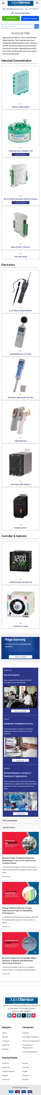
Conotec (25, 1067)
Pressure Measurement (31, 1041)
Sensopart (6, 1067)
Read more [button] (20, 760)
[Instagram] (19, 1015)
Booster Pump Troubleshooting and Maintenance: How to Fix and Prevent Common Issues (19, 860)
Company (5, 1041)
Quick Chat (11, 18)
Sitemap (5, 1049)
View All (25, 1079)
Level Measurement (30, 1052)
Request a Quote (30, 18)
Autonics (5, 1063)
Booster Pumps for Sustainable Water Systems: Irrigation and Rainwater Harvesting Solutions (19, 960)
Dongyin (25, 1075)
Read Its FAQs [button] (20, 154)
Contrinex (5, 1079)
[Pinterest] (33, 1015)
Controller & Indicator (31, 1037)
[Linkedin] (29, 1015)
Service (5, 1037)
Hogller (25, 1071)
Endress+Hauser (8, 1071)
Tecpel (24, 1063)
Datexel (5, 1075)
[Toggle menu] (3, 3)
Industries (6, 1045)
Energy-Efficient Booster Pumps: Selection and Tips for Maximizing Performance (17, 910)
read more (6, 876)
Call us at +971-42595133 (21, 1011)
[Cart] (37, 2)
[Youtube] (14, 1015)
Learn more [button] (20, 814)
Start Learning (20, 657)
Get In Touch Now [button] (20, 711)
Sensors (26, 1033)
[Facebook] (9, 1015)
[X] (24, 1015)
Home (4, 1033)
